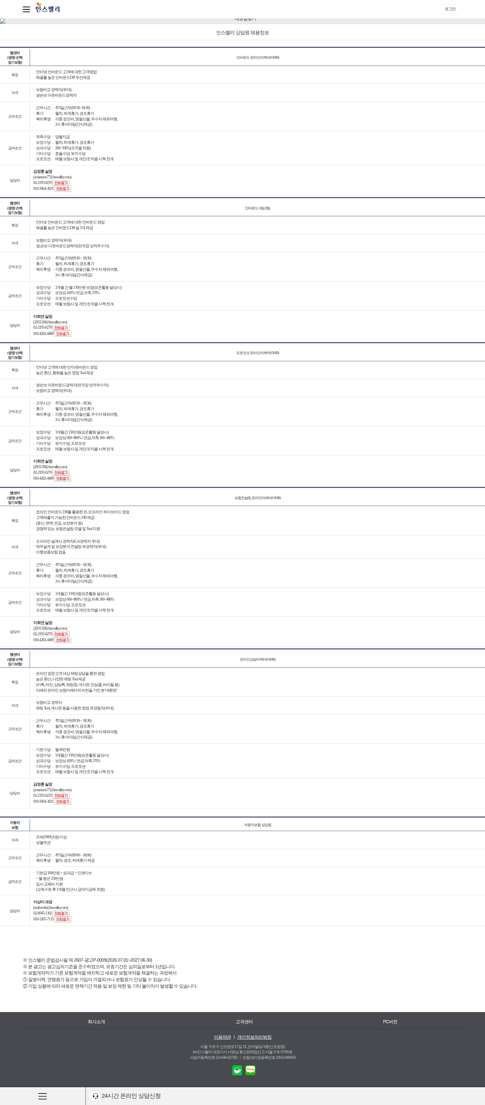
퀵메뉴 (28, 9)
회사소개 (96, 1021)
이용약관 (222, 1037)
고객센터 (244, 1021)
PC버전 (390, 1021)
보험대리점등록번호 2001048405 (269, 1057)
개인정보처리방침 (254, 1037)
